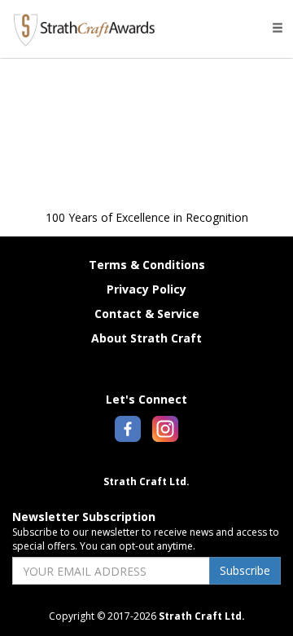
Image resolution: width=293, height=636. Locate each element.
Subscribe (245, 570)
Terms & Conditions (147, 264)
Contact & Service (146, 313)
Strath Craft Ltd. (146, 481)
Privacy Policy (146, 289)
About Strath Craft (146, 338)
